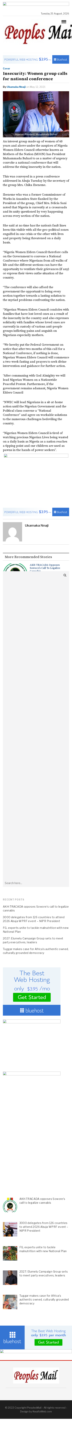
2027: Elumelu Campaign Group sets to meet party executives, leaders (33, 940)
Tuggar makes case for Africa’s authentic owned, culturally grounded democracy (36, 950)
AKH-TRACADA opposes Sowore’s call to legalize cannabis (45, 568)
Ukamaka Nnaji (16, 86)
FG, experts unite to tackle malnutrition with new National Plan (36, 929)
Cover (6, 68)
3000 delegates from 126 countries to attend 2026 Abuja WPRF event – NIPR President (34, 919)
